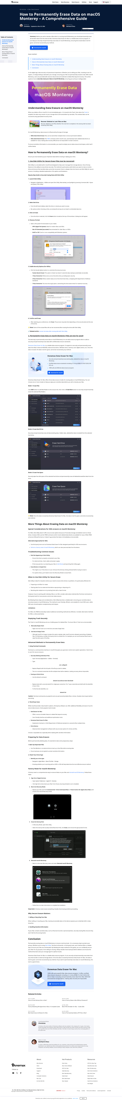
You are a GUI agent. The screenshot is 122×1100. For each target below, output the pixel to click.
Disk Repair (90, 1083)
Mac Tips (39, 1078)
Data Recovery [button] (65, 2)
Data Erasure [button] (75, 2)
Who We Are (40, 1063)
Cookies (83, 1090)
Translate (91, 30)
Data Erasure (90, 1076)
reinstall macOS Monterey (76, 772)
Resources (91, 1059)
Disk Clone (64, 1063)
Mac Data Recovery (66, 1073)
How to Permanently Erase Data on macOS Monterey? (48, 62)
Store (90, 2)
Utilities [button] (84, 2)
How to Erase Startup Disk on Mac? (37, 1000)
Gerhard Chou (70, 26)
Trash (85, 112)
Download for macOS (40, 47)
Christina (27, 26)
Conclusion (35, 68)
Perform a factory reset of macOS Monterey (42, 547)
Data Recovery (65, 1071)
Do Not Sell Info (40, 1081)
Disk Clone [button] (55, 2)
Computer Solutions (41, 1076)
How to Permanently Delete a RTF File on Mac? (74, 1013)
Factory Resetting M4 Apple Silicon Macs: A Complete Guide (44, 1006)
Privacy (78, 1090)
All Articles (23, 9)
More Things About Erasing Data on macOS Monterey (48, 65)
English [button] (107, 2)
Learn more (75, 1098)
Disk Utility (48, 945)
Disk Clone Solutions (92, 1071)
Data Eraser (65, 1076)
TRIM (48, 138)
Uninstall (109, 1090)
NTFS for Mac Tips (91, 1063)
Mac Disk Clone (91, 1073)
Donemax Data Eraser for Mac (36, 345)
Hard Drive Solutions (92, 1081)
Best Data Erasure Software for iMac (38, 1013)
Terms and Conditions (91, 1090)
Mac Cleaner (65, 1081)
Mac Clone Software (67, 1065)
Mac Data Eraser (66, 1078)
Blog (38, 1073)
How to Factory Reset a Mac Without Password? (75, 1000)
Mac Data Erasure (33, 9)
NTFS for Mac (65, 1068)
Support (96, 2)
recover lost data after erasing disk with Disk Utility (53, 331)
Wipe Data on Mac (91, 1078)
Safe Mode (60, 564)
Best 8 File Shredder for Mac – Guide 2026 (73, 1006)
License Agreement (101, 1090)
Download (39, 1068)
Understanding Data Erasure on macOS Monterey (47, 59)
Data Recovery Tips (92, 1065)
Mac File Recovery (91, 1068)
